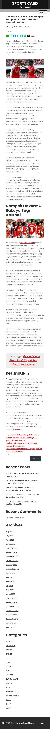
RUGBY (8, 687)
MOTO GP (9, 675)
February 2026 (11, 548)
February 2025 (11, 598)
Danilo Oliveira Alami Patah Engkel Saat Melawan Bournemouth (24, 360)
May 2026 (9, 536)
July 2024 (9, 627)
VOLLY (8, 708)
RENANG (9, 683)
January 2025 (11, 602)
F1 (7, 658)
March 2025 (10, 594)
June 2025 (10, 581)
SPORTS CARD (25, 3)
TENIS (8, 699)
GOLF (8, 662)
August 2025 (11, 573)
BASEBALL (10, 650)
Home (43, 723)
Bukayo (20, 435)
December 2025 (12, 556)
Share (33, 36)
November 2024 (12, 610)
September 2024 (12, 619)
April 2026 (10, 540)
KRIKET (9, 670)
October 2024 (11, 615)
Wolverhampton (18, 440)
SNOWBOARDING (12, 695)
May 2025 (9, 585)
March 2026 (10, 544)
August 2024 (11, 623)
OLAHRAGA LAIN (12, 679)
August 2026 (11, 531)
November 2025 (12, 561)
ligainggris (17, 429)
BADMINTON (10, 645)
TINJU (8, 704)
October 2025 (11, 565)
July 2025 (9, 577)
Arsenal (13, 435)
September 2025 (12, 569)
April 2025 (10, 590)
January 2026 (11, 552)
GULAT (8, 666)
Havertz (16, 437)
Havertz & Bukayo (27, 242)
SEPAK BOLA (26, 26)
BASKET (9, 654)
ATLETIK (9, 641)
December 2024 (12, 606)
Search (9, 454)
